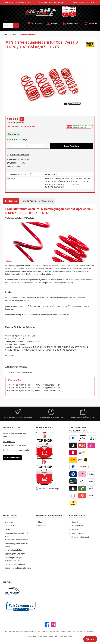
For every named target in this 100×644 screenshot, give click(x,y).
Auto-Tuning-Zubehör (13, 550)
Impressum (9, 522)
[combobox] (8, 25)
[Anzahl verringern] (9, 145)
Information (10, 515)
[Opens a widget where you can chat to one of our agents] (90, 639)
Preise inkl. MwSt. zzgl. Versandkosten (21, 126)
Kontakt (74, 522)
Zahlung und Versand (80, 537)
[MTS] (90, 45)
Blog (40, 522)
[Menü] (6, 21)
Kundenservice (77, 515)
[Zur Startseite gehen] (40, 12)
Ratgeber (42, 526)
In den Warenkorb (71, 146)
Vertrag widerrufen (12, 458)
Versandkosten (43, 631)
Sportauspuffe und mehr (15, 554)
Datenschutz (10, 529)
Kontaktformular (22, 450)
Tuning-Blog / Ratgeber (49, 515)
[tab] (11, 201)
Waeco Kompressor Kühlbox (16, 540)
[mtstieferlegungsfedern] (50, 84)
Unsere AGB (9, 526)
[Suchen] (16, 25)
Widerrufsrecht (77, 526)
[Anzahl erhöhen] (46, 145)
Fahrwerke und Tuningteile (15, 564)
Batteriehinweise (78, 533)
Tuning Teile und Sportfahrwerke (18, 568)
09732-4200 (9, 441)
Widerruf (74, 529)
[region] (50, 84)
